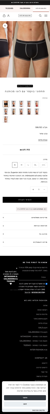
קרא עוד (27, 292)
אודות (45, 305)
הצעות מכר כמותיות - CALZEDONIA (33, 341)
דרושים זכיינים (41, 367)
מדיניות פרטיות (41, 314)
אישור (25, 397)
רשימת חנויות (42, 310)
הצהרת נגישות (41, 376)
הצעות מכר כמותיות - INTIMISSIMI (33, 336)
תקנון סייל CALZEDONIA (37, 332)
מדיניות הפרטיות (38, 410)
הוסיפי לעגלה (25, 200)
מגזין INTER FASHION (38, 350)
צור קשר (44, 372)
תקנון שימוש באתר (40, 319)
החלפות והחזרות (41, 381)
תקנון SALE (42, 328)
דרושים (44, 363)
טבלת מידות (42, 140)
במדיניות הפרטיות (23, 391)
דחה (25, 404)
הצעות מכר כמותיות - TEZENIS (35, 345)
